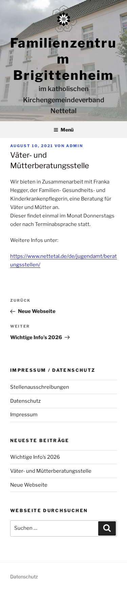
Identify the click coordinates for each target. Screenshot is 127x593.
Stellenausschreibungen (39, 387)
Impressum (24, 415)
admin (74, 145)
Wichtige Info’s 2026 (35, 457)
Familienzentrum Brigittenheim (63, 59)
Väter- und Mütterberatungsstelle (50, 471)
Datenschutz (25, 401)
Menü (67, 130)
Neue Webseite (28, 485)
